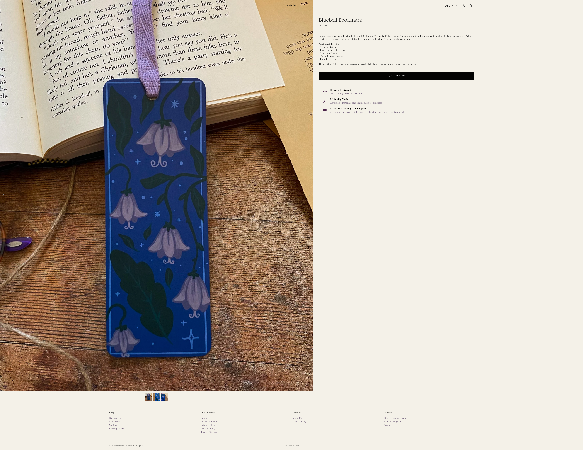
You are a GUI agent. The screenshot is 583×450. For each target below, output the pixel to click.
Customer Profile (209, 421)
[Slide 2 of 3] (156, 397)
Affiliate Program (392, 421)
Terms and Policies (291, 445)
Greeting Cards (116, 428)
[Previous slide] (3, 195)
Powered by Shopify (134, 445)
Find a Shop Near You (395, 418)
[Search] (457, 5)
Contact (205, 418)
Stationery (114, 425)
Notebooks (114, 421)
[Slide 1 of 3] (148, 397)
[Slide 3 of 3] (164, 397)
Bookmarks (115, 418)
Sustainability (299, 421)
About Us (297, 418)
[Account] (463, 5)
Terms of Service (209, 432)
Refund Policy (208, 425)
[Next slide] (309, 195)
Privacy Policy (208, 428)
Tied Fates (120, 445)
